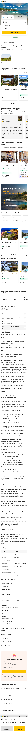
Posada (16, 600)
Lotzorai (16, 607)
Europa (5, 42)
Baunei (13, 607)
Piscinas (3, 591)
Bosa (8, 618)
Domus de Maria (5, 584)
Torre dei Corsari (5, 116)
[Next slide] (26, 86)
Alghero (8, 623)
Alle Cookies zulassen (20, 728)
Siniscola (20, 600)
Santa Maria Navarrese (6, 607)
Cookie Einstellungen (7, 728)
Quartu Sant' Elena (5, 586)
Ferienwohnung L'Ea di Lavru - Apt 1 (10, 165)
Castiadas (15, 584)
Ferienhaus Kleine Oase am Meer (9, 89)
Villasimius (11, 584)
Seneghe (11, 618)
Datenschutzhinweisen (20, 725)
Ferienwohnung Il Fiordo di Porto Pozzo (11, 242)
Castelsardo (12, 623)
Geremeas (19, 584)
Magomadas (4, 618)
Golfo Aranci (19, 612)
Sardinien (14, 42)
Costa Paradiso (5, 612)
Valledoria (4, 623)
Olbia (2, 62)
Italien (9, 42)
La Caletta (7, 600)
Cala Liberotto (12, 600)
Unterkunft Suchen (14, 32)
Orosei (3, 600)
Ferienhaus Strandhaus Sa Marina (10, 275)
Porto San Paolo (14, 612)
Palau (9, 612)
